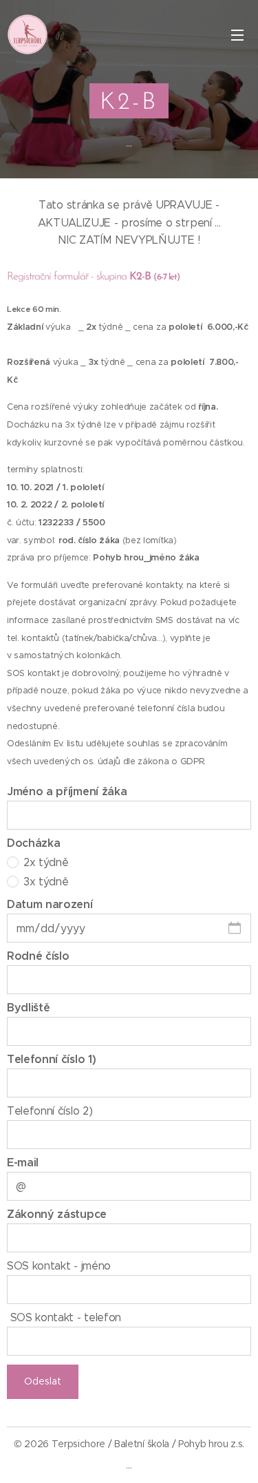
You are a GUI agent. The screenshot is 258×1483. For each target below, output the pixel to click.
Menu (237, 34)
